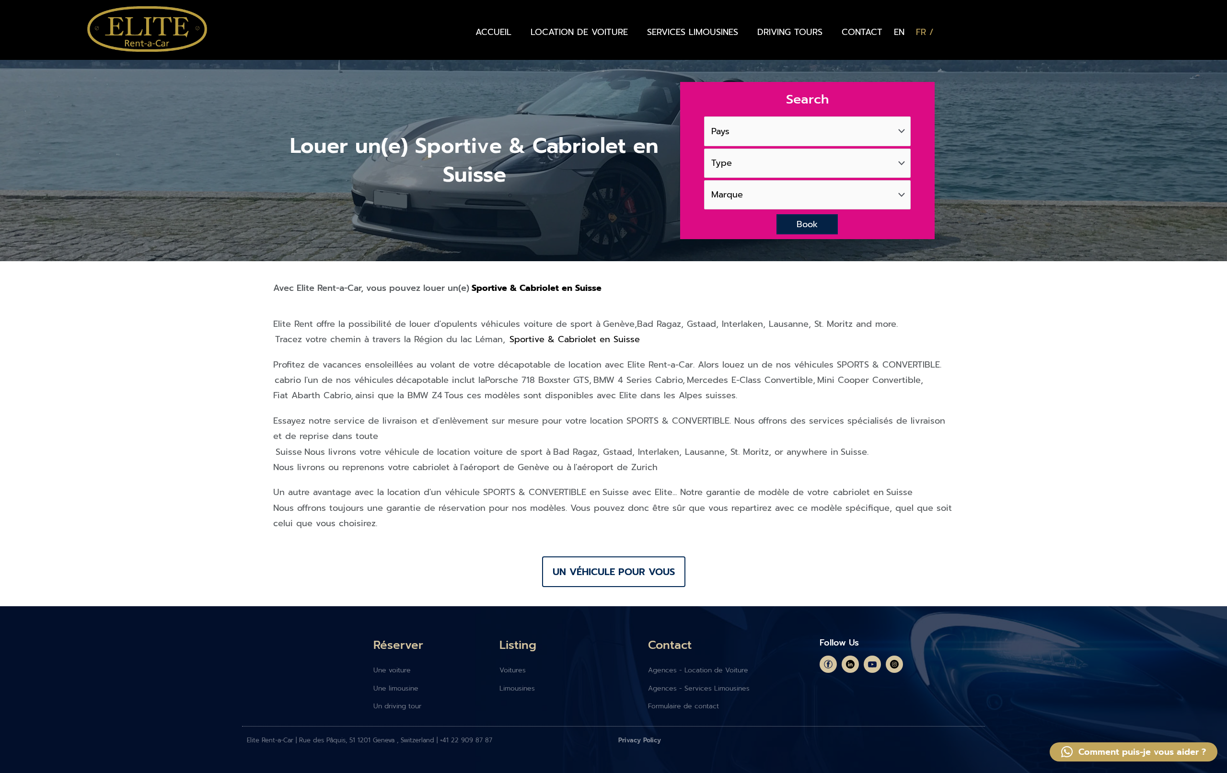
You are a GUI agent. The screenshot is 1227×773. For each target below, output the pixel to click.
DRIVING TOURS (789, 32)
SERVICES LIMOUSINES (692, 32)
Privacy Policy (639, 740)
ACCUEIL (493, 32)
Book (807, 224)
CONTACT (862, 32)
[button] (1133, 751)
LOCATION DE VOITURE (579, 32)
